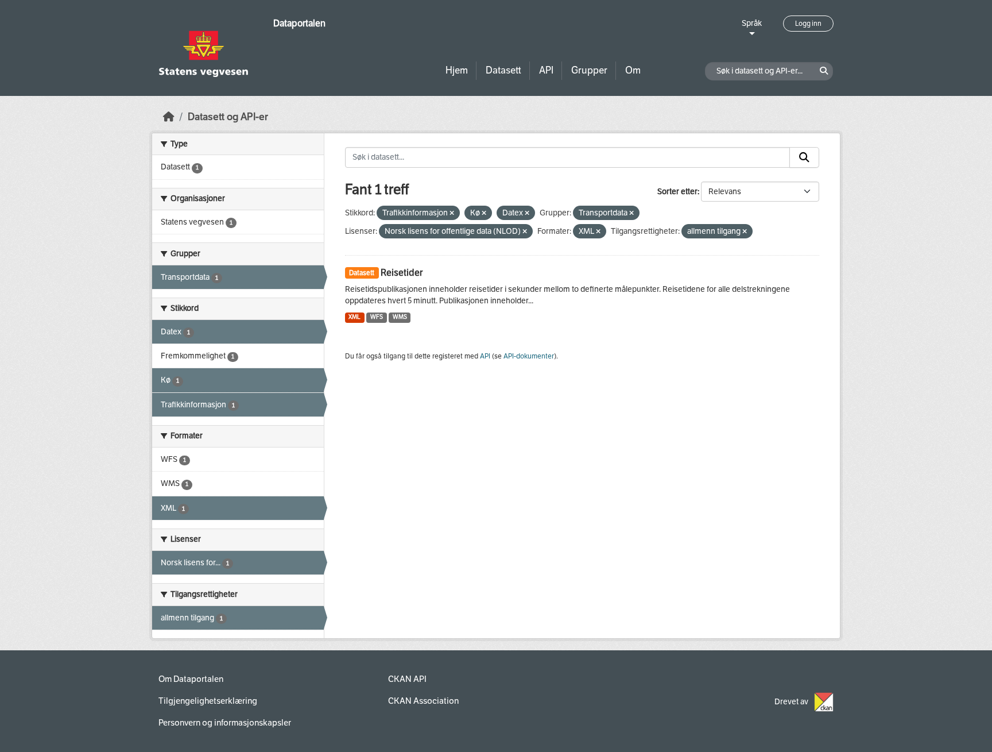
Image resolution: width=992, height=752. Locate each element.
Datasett (503, 70)
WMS (400, 317)
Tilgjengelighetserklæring (207, 701)
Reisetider (402, 272)
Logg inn (808, 24)
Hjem (456, 70)
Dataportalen (299, 23)
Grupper (589, 70)
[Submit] (804, 157)
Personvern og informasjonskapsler (224, 723)
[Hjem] (169, 117)
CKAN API (407, 679)
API (546, 70)
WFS (376, 317)
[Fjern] (452, 213)
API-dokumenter (528, 356)
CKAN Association (423, 701)
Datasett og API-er (228, 117)
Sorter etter (677, 191)
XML (354, 317)
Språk (752, 23)
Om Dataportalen (190, 679)
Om (633, 70)
